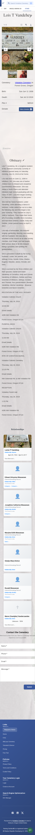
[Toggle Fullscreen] (21, 25)
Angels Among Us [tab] (15, 8)
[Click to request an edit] (31, 16)
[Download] (30, 25)
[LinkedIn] (17, 813)
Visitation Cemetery (23, 83)
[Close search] (30, 3)
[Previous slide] (6, 49)
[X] (22, 813)
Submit (29, 687)
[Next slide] (29, 49)
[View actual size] (26, 25)
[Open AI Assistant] (30, 830)
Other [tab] (27, 8)
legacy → (7, 541)
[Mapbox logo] (6, 148)
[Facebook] (12, 813)
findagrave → (8, 486)
